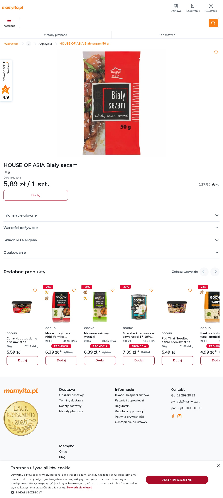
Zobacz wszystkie (185, 272)
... (29, 43)
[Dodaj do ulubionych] (216, 52)
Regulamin (122, 406)
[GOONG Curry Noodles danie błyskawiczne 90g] (22, 307)
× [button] (218, 466)
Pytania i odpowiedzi (129, 401)
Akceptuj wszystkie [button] (177, 479)
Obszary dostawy (71, 395)
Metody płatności (71, 411)
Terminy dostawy (71, 401)
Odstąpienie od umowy (131, 422)
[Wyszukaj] (213, 23)
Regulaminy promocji (129, 411)
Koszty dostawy (70, 406)
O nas (63, 452)
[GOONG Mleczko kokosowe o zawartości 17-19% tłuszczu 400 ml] (139, 307)
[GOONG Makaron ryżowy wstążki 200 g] (100, 307)
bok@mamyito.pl (188, 401)
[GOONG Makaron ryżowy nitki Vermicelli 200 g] (61, 307)
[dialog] (111, 479)
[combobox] (113, 23)
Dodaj (35, 195)
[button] (111, 215)
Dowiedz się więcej (79, 487)
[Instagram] (179, 416)
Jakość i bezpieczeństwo (132, 395)
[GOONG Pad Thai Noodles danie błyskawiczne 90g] (177, 307)
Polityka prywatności (129, 417)
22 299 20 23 (186, 395)
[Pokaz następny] (215, 271)
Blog (62, 457)
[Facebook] (173, 416)
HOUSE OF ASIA (24, 165)
